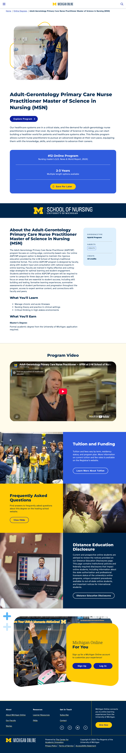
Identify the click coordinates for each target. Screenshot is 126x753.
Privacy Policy (51, 746)
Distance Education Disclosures (94, 595)
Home (8, 11)
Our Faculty (11, 720)
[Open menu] (4, 4)
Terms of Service (66, 746)
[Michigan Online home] (63, 4)
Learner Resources (41, 715)
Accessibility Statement (86, 746)
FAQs (35, 720)
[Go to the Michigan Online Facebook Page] (62, 728)
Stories (9, 726)
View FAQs (19, 520)
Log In (103, 665)
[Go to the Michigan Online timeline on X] (85, 728)
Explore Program (23, 118)
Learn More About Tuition (90, 470)
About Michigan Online (16, 715)
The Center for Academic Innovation (57, 740)
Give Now (103, 725)
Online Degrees (20, 11)
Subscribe (64, 715)
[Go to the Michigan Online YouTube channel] (78, 728)
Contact (63, 720)
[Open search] (122, 4)
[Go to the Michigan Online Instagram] (70, 728)
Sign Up (82, 665)
